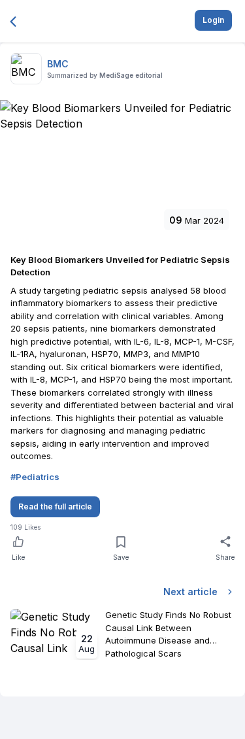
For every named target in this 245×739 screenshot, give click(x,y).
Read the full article (55, 506)
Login (213, 20)
